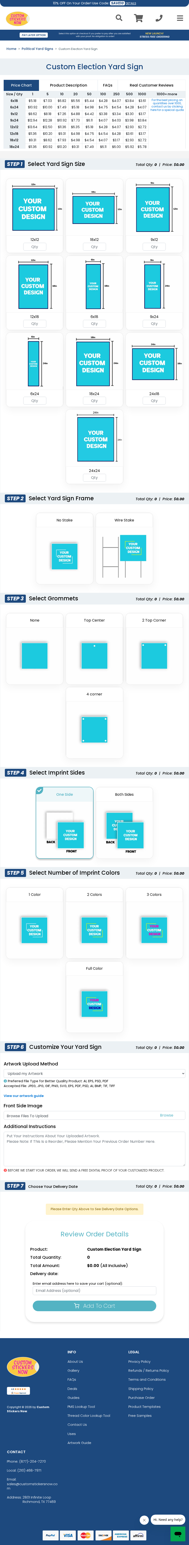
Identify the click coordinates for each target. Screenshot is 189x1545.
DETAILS (131, 3)
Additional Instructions (30, 1126)
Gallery (73, 1370)
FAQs (72, 1379)
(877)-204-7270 (32, 1461)
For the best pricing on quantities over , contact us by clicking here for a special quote (167, 105)
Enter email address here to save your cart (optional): (78, 1283)
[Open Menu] (178, 18)
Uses (72, 1433)
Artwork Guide (79, 1442)
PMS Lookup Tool (81, 1406)
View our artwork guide (24, 1096)
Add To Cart (98, 1306)
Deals (72, 1388)
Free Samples (140, 1415)
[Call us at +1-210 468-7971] (159, 19)
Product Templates (144, 1406)
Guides (74, 1397)
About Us (75, 1361)
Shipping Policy (140, 1388)
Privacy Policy (139, 1361)
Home (11, 48)
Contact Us (77, 1424)
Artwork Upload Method (31, 1064)
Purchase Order (141, 1397)
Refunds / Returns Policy (148, 1370)
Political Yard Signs (37, 48)
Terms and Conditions (147, 1379)
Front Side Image (23, 1105)
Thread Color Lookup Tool (89, 1415)
